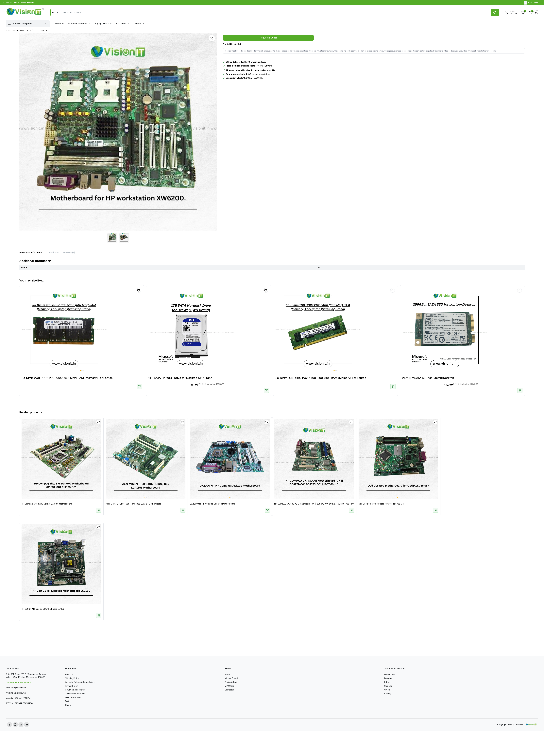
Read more (139, 386)
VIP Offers (121, 23)
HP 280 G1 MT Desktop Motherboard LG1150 (43, 609)
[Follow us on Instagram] (15, 724)
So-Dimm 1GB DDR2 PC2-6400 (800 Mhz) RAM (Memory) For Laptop (320, 378)
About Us (69, 674)
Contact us (138, 23)
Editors (387, 682)
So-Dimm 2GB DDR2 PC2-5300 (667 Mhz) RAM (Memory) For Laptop (67, 378)
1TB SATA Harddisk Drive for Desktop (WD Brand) (180, 378)
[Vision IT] (25, 12)
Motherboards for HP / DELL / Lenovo (29, 30)
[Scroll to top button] (537, 735)
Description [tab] (53, 252)
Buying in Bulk (102, 23)
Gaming (387, 693)
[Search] (495, 12)
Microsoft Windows (77, 23)
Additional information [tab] (31, 252)
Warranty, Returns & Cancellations (80, 682)
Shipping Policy (72, 678)
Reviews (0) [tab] (69, 252)
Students (388, 686)
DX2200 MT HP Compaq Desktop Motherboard (212, 504)
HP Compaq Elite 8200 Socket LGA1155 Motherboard (47, 504)
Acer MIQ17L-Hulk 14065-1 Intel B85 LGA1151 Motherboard (133, 504)
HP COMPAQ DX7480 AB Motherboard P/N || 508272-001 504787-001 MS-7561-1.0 (314, 504)
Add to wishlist (234, 44)
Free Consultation (73, 697)
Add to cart (266, 390)
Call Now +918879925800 (18, 682)
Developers (389, 674)
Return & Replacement (75, 690)
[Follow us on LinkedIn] (21, 724)
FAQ (67, 701)
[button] (533, 12)
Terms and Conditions (75, 693)
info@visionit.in (18, 687)
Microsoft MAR (231, 678)
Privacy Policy (71, 686)
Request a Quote (268, 37)
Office (387, 690)
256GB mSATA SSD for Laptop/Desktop (428, 378)
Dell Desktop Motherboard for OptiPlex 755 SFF (381, 504)
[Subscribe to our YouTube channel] (26, 724)
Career (68, 705)
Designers (388, 678)
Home (58, 23)
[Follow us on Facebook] (9, 724)
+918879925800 (27, 3)
